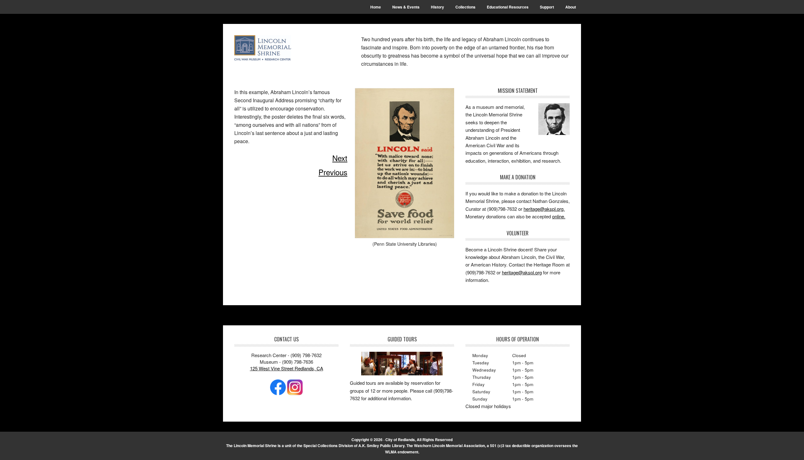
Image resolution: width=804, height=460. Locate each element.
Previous (332, 171)
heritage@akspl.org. (544, 208)
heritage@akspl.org (522, 272)
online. (558, 216)
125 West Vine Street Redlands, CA (286, 368)
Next (339, 157)
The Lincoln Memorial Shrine (276, 47)
